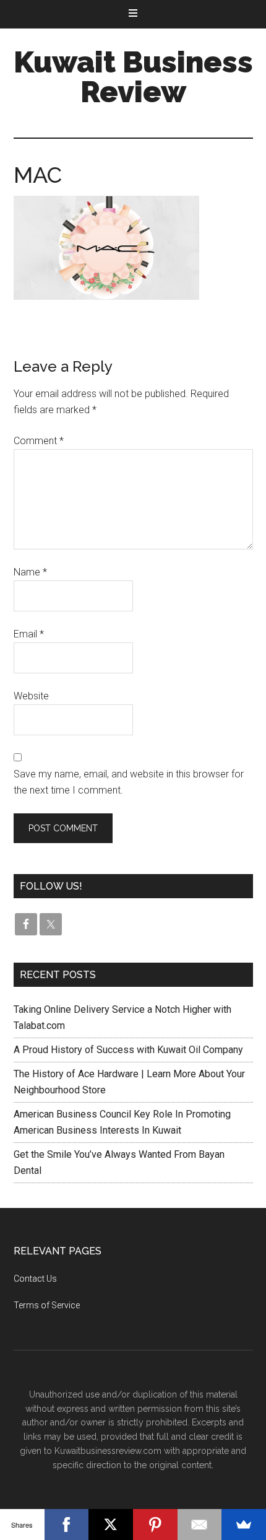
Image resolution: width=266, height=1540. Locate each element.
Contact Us (35, 1279)
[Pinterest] (155, 1524)
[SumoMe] (243, 1524)
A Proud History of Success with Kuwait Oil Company (128, 1050)
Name (30, 572)
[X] (110, 1524)
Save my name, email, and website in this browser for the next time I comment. (129, 782)
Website (31, 696)
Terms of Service (47, 1305)
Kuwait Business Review (133, 77)
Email (29, 634)
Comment (39, 441)
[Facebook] (67, 1524)
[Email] (200, 1524)
